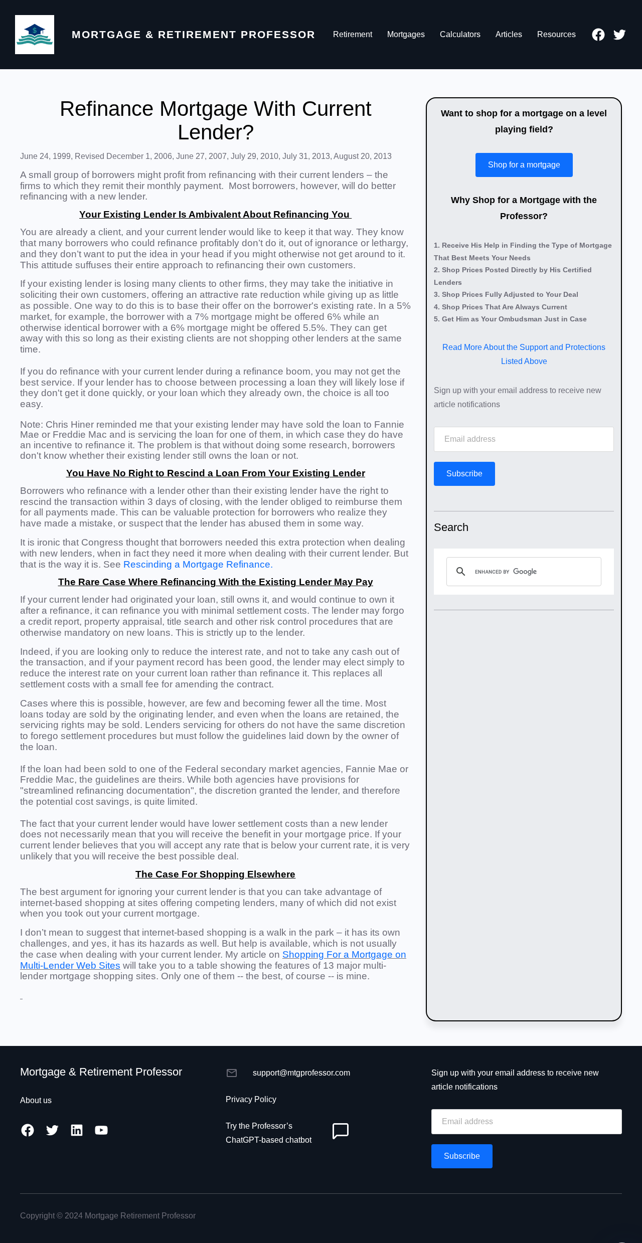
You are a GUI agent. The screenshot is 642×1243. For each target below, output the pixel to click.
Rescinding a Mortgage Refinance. (198, 564)
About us (36, 1100)
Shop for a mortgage (524, 164)
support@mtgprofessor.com (301, 1073)
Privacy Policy (251, 1099)
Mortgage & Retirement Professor (193, 34)
